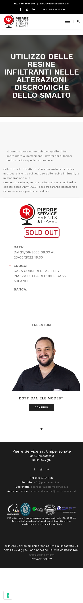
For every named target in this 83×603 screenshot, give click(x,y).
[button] (41, 429)
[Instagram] (27, 9)
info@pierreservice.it (54, 3)
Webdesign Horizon (41, 554)
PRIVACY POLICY (41, 559)
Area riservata (52, 9)
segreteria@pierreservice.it (49, 486)
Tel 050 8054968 (24, 3)
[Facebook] (20, 9)
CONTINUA (41, 407)
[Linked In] (33, 9)
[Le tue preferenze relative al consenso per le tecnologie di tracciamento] (8, 595)
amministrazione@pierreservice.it (53, 491)
